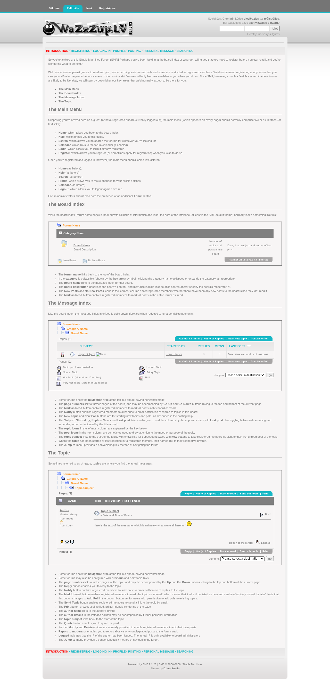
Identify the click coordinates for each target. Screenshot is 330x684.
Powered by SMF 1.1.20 (142, 664)
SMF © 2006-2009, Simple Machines (180, 664)
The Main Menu (69, 89)
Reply (188, 493)
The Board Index (70, 93)
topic (114, 436)
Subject (86, 346)
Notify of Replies (214, 338)
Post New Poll (259, 338)
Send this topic (249, 493)
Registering (80, 50)
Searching (185, 50)
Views (219, 346)
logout (99, 189)
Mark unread (228, 493)
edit (174, 627)
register (101, 152)
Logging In (102, 50)
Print (265, 493)
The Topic (65, 101)
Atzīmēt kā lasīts (189, 338)
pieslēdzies (251, 18)
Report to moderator (241, 542)
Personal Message (159, 50)
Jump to (219, 375)
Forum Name (71, 225)
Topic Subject (86, 354)
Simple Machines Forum (94, 59)
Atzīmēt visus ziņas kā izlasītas (248, 259)
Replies (204, 346)
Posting (134, 50)
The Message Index (72, 97)
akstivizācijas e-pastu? (264, 22)
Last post (238, 346)
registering (242, 72)
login (96, 148)
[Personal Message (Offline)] (72, 543)
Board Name (81, 245)
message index (104, 282)
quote (104, 623)
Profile (119, 50)
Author (64, 510)
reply (103, 586)
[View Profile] (62, 543)
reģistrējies (271, 18)
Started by (176, 346)
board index (171, 59)
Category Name (73, 233)
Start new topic (237, 338)
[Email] (67, 543)
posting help (185, 416)
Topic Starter (174, 354)
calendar (107, 144)
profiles (201, 440)
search (98, 140)
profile (126, 180)
